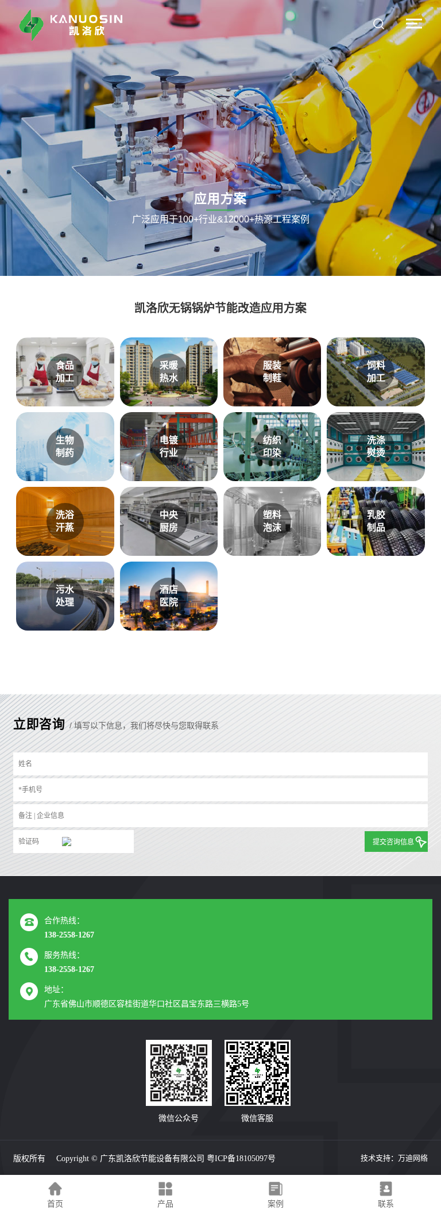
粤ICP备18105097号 (241, 1158)
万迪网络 (413, 1158)
